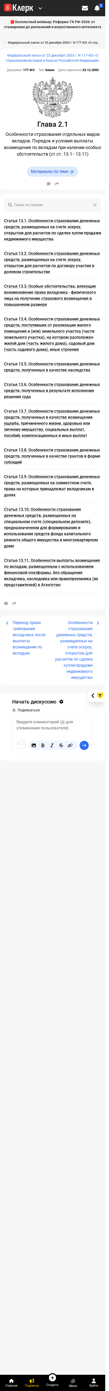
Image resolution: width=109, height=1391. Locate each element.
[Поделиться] (57, 184)
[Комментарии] (49, 184)
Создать (52, 1384)
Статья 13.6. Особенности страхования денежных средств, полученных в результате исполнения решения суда (52, 390)
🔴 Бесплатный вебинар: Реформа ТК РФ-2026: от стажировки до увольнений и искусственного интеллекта (52, 24)
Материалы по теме (49, 171)
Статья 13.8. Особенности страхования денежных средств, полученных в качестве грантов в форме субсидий (52, 456)
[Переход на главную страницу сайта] (18, 8)
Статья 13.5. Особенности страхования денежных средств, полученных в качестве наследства (52, 367)
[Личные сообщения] (85, 8)
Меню (73, 1385)
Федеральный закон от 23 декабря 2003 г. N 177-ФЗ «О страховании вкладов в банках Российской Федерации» (52, 57)
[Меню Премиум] (40, 8)
